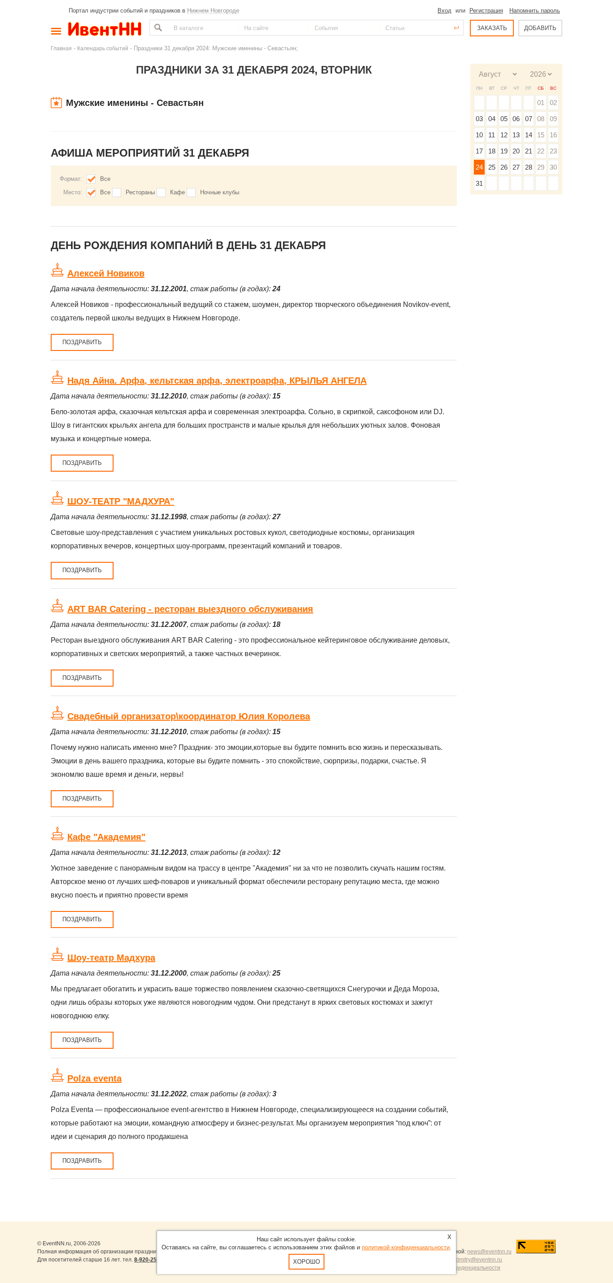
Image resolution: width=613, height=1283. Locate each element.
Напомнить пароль (534, 10)
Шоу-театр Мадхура (111, 958)
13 (516, 135)
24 (479, 167)
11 (491, 135)
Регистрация (486, 10)
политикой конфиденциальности (406, 1247)
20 (516, 151)
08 (540, 119)
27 (516, 167)
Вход (444, 10)
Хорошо (306, 1261)
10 (479, 135)
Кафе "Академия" (106, 837)
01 (540, 102)
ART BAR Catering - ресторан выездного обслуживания (190, 609)
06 (516, 119)
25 (491, 167)
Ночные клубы (219, 192)
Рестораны (140, 192)
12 (504, 135)
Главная (61, 48)
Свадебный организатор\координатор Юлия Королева (188, 716)
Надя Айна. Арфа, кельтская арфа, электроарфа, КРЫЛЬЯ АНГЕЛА (217, 380)
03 (479, 119)
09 (553, 119)
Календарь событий (102, 48)
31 (479, 183)
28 (528, 167)
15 (540, 135)
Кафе (177, 192)
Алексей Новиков (105, 273)
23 (553, 151)
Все (105, 178)
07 (528, 119)
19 (504, 151)
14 (528, 135)
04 (491, 119)
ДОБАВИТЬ (540, 28)
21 (528, 151)
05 (504, 119)
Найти (157, 27)
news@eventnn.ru (489, 1251)
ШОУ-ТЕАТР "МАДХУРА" (120, 501)
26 (504, 167)
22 (540, 151)
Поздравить (82, 342)
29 (540, 167)
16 (553, 135)
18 (491, 151)
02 (553, 102)
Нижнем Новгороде (213, 10)
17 (479, 151)
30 (553, 167)
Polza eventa (94, 1078)
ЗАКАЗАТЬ (492, 28)
